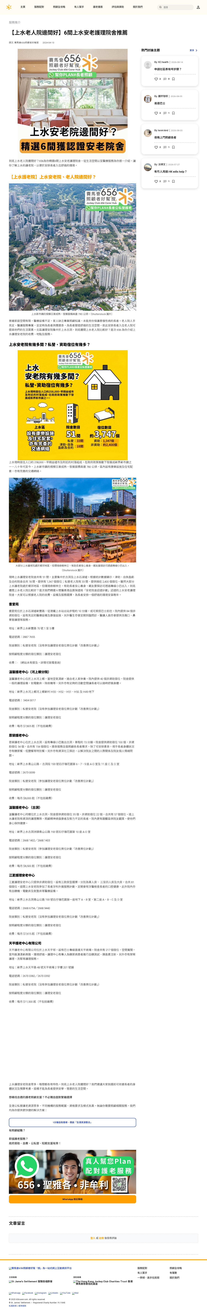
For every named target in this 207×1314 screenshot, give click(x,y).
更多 (192, 50)
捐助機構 (77, 1277)
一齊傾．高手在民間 (148, 1277)
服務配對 (39, 6)
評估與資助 (118, 6)
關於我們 (138, 6)
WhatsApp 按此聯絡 (72, 1199)
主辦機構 (13, 1277)
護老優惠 (98, 6)
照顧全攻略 (59, 6)
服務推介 (15, 22)
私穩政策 (13, 1306)
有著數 (173, 1272)
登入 (92, 1238)
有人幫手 (79, 6)
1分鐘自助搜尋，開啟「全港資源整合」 (73, 1122)
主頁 (22, 6)
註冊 (101, 1238)
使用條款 (22, 1306)
